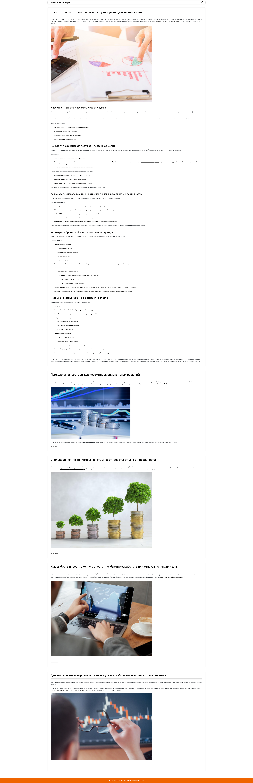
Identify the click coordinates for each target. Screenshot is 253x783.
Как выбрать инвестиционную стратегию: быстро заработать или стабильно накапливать (114, 566)
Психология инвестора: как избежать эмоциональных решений (95, 374)
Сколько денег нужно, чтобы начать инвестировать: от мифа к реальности (103, 459)
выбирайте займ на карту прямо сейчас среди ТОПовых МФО (68, 690)
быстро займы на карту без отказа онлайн (171, 578)
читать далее (54, 446)
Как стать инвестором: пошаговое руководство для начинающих (97, 12)
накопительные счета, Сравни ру (150, 162)
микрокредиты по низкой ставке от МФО (155, 384)
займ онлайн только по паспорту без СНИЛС (168, 21)
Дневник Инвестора (60, 2)
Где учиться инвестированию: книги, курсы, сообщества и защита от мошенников (109, 675)
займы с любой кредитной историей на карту (72, 469)
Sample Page (81, 770)
